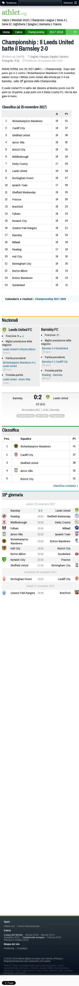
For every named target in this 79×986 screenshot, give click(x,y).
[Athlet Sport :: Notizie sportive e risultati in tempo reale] (14, 13)
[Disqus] (40, 733)
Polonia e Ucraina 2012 (16, 940)
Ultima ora (9, 926)
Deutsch (63, 56)
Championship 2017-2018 (50, 299)
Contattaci (22, 948)
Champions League (42, 20)
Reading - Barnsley (52, 375)
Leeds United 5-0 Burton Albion (19, 349)
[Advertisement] (39, 641)
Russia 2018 (32, 935)
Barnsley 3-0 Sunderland (55, 348)
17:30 (40, 565)
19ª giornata (57, 416)
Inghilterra (19, 24)
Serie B (6, 24)
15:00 (40, 516)
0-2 (40, 511)
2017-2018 (56, 32)
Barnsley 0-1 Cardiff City (54, 361)
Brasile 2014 (47, 935)
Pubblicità (9, 948)
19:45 (40, 593)
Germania (44, 24)
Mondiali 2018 (20, 20)
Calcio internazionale (28, 926)
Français (44, 56)
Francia (57, 24)
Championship (36, 32)
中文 (17, 60)
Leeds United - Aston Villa (16, 379)
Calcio (5, 20)
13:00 (40, 579)
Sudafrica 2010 (12, 937)
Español (54, 56)
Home (6, 32)
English (34, 56)
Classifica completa (64, 486)
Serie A (61, 20)
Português (7, 60)
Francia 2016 (54, 937)
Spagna (32, 24)
